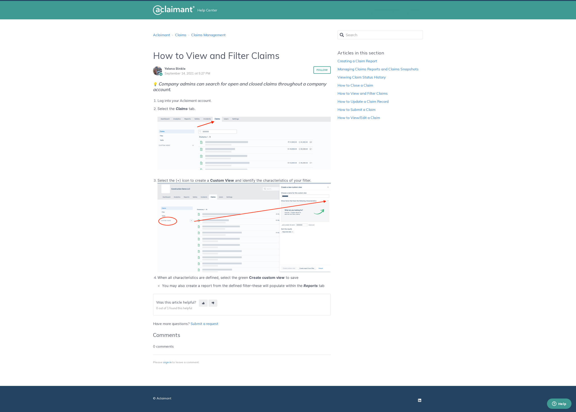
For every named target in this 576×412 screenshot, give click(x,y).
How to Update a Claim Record (363, 101)
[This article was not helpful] (213, 303)
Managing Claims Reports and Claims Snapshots (378, 69)
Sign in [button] (415, 10)
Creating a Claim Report (357, 61)
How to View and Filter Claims (363, 93)
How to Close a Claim (355, 85)
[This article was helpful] (203, 303)
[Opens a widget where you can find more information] (559, 404)
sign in (167, 362)
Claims (180, 35)
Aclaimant (161, 35)
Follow (322, 70)
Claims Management (208, 35)
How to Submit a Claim (357, 109)
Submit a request (388, 10)
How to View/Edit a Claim (359, 117)
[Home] (174, 10)
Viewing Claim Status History (362, 77)
